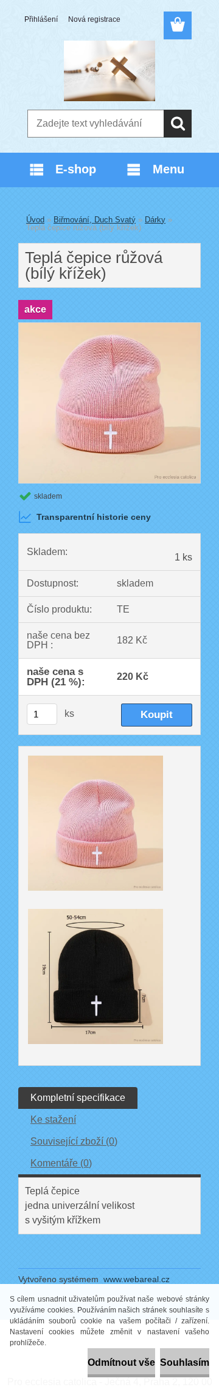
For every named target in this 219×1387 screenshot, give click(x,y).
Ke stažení (53, 1119)
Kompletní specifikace (77, 1098)
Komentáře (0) (61, 1163)
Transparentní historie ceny (93, 517)
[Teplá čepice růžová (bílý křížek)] (109, 327)
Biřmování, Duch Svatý (95, 219)
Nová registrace (94, 19)
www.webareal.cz (136, 1279)
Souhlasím (184, 1362)
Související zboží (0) (73, 1141)
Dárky (155, 219)
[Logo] (109, 71)
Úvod (35, 219)
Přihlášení (41, 19)
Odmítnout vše (121, 1362)
